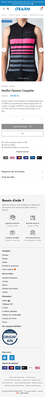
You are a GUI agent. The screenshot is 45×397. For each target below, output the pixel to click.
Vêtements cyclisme (37, 383)
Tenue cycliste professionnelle (23, 383)
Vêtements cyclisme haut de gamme (14, 385)
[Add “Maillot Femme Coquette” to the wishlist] (22, 133)
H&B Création (25, 393)
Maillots (25, 15)
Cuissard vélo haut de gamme (12, 380)
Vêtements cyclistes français (33, 385)
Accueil (4, 15)
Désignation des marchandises (13, 171)
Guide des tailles (8, 177)
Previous (4, 49)
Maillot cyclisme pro (7, 383)
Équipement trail (36, 380)
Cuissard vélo (26, 380)
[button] (8, 9)
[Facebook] (4, 357)
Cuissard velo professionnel (16, 377)
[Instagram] (12, 357)
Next (41, 49)
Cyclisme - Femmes (14, 15)
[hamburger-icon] (4, 9)
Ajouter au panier (21, 126)
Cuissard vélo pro (31, 377)
